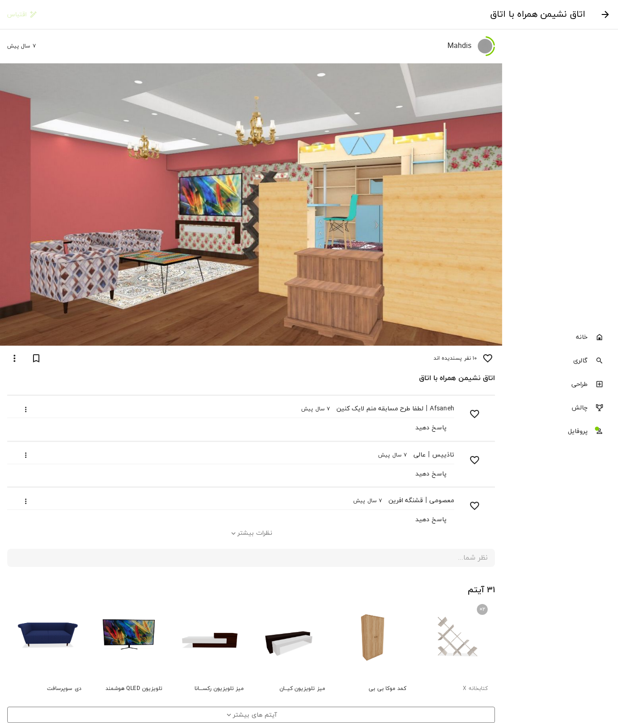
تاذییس (443, 455)
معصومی (441, 500)
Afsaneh (442, 408)
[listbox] (560, 385)
